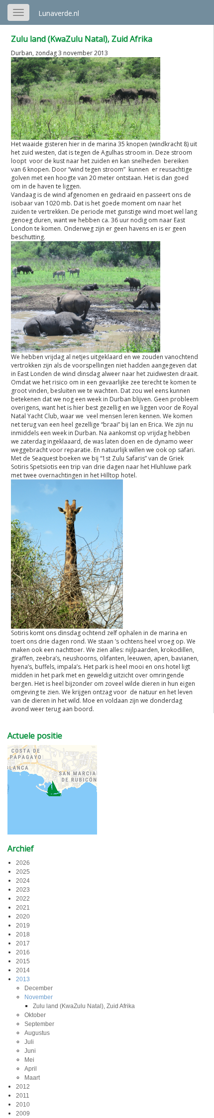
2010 (23, 1104)
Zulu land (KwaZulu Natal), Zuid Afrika (81, 38)
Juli (29, 1041)
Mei (29, 1059)
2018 (23, 934)
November (38, 997)
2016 (23, 952)
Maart (32, 1077)
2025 (23, 871)
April (30, 1068)
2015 (23, 961)
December (38, 988)
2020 (23, 916)
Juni (30, 1050)
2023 (23, 889)
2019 (23, 925)
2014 (23, 970)
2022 (23, 898)
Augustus (37, 1032)
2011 (22, 1095)
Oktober (35, 1015)
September (39, 1024)
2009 (23, 1113)
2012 (23, 1086)
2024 (23, 880)
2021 (23, 907)
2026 (23, 862)
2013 (23, 979)
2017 (23, 943)
